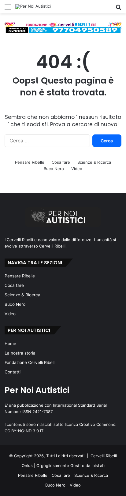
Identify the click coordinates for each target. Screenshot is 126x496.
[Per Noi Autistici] (33, 6)
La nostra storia (20, 353)
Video (76, 168)
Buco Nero (54, 168)
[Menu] (8, 9)
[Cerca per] (118, 9)
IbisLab (98, 465)
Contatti (12, 371)
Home (10, 343)
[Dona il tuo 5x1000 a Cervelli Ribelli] (63, 27)
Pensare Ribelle (29, 162)
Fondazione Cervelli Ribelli (30, 362)
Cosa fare (61, 162)
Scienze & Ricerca (94, 162)
